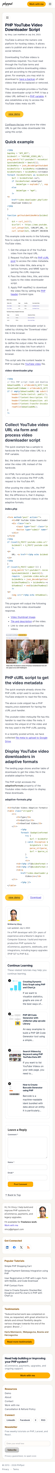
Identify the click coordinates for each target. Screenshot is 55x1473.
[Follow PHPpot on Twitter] (21, 1247)
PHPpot (20, 1465)
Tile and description (21, 621)
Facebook (25, 1420)
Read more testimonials (19, 1341)
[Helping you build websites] (8, 4)
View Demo (14, 114)
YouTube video (33, 363)
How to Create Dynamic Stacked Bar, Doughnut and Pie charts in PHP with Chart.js (23, 1293)
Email (11, 1173)
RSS (43, 1420)
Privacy (5, 1469)
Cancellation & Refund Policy (20, 1409)
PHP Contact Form (14, 1285)
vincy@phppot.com (14, 1229)
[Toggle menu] (50, 4)
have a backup (27, 79)
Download (35, 897)
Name (11, 1162)
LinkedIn (11, 1420)
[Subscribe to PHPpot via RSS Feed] (28, 1247)
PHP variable (37, 96)
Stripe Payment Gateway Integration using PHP (26, 1272)
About (8, 1397)
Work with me (36, 4)
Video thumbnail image (23, 617)
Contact (9, 1401)
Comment (13, 1134)
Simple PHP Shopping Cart (18, 1266)
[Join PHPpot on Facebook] (14, 1247)
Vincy (10, 35)
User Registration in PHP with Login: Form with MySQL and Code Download (26, 1279)
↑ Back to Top (13, 1195)
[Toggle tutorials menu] (7, 17)
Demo (8, 1393)
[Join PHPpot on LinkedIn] (7, 1247)
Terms (16, 1469)
